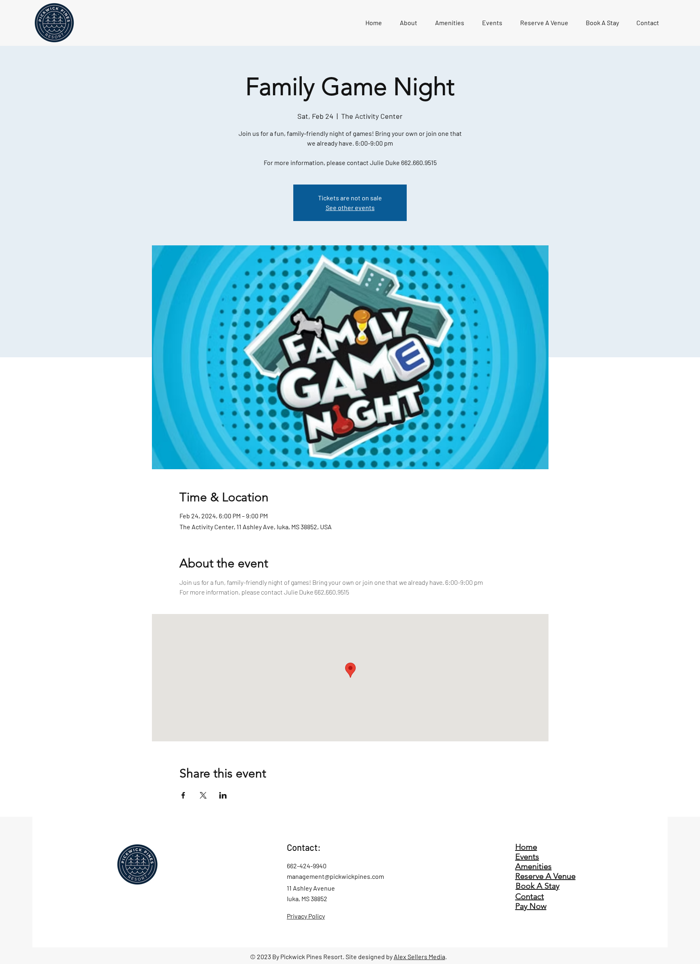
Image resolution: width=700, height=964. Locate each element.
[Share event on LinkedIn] (223, 795)
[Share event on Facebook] (183, 795)
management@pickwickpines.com (335, 876)
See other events (350, 207)
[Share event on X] (203, 795)
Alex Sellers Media (419, 956)
